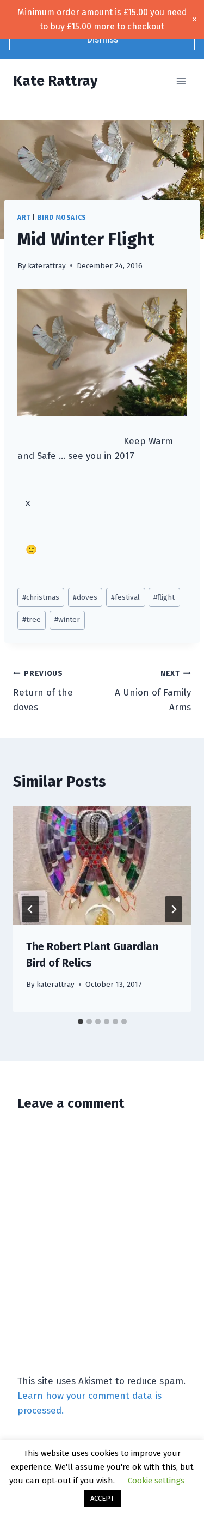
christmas (40, 597)
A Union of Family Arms (153, 691)
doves (85, 597)
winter (67, 619)
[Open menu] (181, 81)
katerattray (47, 265)
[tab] (80, 1021)
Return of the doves (43, 691)
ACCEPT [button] (102, 1498)
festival (125, 597)
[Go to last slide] (30, 909)
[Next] (173, 909)
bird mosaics (62, 217)
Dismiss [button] (102, 39)
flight (164, 597)
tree (31, 619)
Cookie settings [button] (156, 1480)
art (23, 217)
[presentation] (102, 865)
